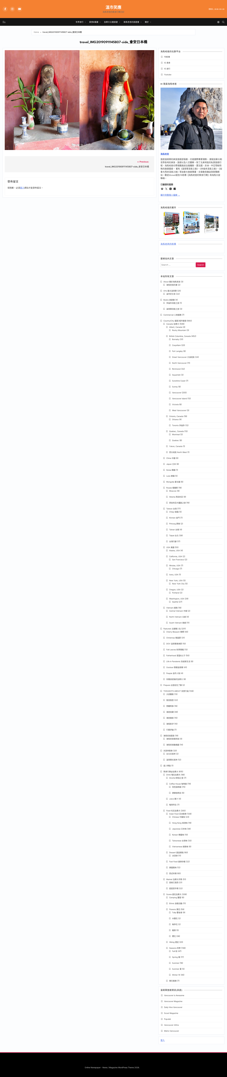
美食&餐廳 (93, 22)
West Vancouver (179, 410)
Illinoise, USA (174, 565)
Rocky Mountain (179, 330)
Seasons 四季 (175, 948)
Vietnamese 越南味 (180, 846)
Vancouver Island (179, 398)
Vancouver (176, 392)
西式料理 (173, 873)
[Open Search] (223, 22)
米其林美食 (168, 750)
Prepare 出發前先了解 (172, 685)
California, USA (175, 556)
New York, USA (176, 580)
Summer (175, 963)
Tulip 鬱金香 (177, 912)
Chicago (175, 569)
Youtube (167, 74)
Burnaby (175, 339)
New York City (178, 584)
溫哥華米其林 (171, 760)
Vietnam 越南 (172, 608)
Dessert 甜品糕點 (176, 852)
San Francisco (178, 559)
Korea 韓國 (170, 470)
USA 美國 (170, 547)
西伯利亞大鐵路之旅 (177, 503)
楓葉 (174, 930)
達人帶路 (167, 765)
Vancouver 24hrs (171, 1025)
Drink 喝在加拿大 (173, 775)
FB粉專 (167, 57)
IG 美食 (167, 63)
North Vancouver (179, 363)
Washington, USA (176, 599)
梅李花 (175, 924)
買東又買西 (173, 882)
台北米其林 (171, 754)
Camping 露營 (175, 897)
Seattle (175, 602)
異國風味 (173, 867)
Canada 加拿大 (172, 324)
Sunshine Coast (178, 381)
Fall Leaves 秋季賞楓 (175, 649)
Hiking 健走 (174, 942)
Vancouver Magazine (173, 1001)
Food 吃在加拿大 (173, 810)
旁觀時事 (170, 706)
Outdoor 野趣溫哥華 (174, 667)
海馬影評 (170, 724)
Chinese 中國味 (178, 817)
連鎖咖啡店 (176, 793)
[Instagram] (12, 9)
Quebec (175, 440)
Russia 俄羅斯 (172, 488)
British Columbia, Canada (180, 336)
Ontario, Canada (176, 416)
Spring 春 (176, 957)
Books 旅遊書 (169, 300)
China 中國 (170, 458)
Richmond (176, 369)
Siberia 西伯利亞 (176, 497)
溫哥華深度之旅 (172, 309)
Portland (175, 593)
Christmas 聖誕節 (173, 638)
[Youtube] (19, 9)
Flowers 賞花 (174, 909)
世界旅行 (80, 22)
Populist (167, 1019)
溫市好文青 (171, 294)
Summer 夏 (177, 969)
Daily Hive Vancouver (173, 1007)
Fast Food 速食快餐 (177, 861)
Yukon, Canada (175, 446)
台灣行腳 (173, 541)
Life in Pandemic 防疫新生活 (178, 661)
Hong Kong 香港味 (180, 823)
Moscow (173, 491)
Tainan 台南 (174, 529)
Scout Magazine (171, 1013)
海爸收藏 (170, 712)
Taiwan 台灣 (171, 509)
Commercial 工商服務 (172, 315)
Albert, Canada (175, 327)
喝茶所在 (173, 805)
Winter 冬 (176, 975)
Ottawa (175, 419)
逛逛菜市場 (173, 888)
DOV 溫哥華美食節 (174, 644)
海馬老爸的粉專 (168, 244)
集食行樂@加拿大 (170, 771)
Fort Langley (177, 351)
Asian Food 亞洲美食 (178, 814)
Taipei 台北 (174, 535)
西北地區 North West (178, 452)
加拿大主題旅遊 (111, 22)
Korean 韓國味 (178, 835)
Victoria (175, 404)
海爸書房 (170, 718)
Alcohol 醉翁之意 (176, 778)
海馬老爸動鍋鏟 (172, 745)
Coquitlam (176, 345)
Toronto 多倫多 (178, 425)
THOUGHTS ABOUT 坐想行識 (176, 691)
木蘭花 (175, 918)
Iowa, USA (173, 574)
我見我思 (170, 700)
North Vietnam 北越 (177, 617)
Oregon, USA (174, 589)
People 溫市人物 (173, 673)
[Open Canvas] (4, 22)
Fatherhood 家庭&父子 (175, 655)
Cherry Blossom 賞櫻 (175, 632)
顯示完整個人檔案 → (170, 195)
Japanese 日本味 (179, 829)
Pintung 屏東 (174, 524)
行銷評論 (170, 730)
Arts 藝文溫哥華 (170, 291)
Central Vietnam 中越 (178, 611)
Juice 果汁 (173, 799)
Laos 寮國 (170, 476)
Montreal (176, 434)
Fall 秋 (174, 951)
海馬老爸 (165, 154)
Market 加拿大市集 (174, 879)
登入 (22, 188)
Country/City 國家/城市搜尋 (174, 321)
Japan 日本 (171, 464)
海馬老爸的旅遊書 (131, 22)
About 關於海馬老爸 (171, 282)
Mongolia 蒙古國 (173, 482)
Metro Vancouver (171, 1031)
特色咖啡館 (176, 787)
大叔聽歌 (170, 694)
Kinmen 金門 (174, 518)
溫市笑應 (113, 7)
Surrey (175, 387)
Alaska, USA (174, 550)
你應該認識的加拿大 (174, 679)
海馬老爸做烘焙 (172, 739)
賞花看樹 (173, 981)
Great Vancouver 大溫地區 (183, 357)
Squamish (176, 375)
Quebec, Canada (176, 431)
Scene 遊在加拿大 (173, 894)
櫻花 (174, 936)
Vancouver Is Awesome (174, 995)
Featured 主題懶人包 (172, 629)
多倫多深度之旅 (172, 303)
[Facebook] (5, 9)
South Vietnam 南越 (177, 623)
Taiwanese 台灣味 (179, 840)
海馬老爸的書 (171, 285)
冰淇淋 (175, 855)
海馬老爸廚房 (168, 735)
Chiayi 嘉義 (174, 512)
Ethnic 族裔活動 (175, 903)
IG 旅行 (167, 69)
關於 (147, 22)
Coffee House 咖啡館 (178, 784)
